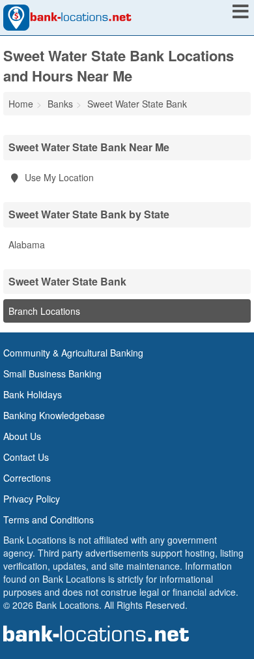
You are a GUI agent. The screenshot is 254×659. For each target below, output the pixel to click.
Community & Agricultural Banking (73, 352)
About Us (22, 436)
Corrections (27, 477)
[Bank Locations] (67, 16)
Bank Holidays (32, 394)
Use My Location (58, 177)
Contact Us (26, 456)
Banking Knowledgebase (54, 415)
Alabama (26, 244)
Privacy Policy (31, 498)
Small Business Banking (52, 373)
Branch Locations (44, 310)
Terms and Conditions (48, 519)
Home (20, 103)
